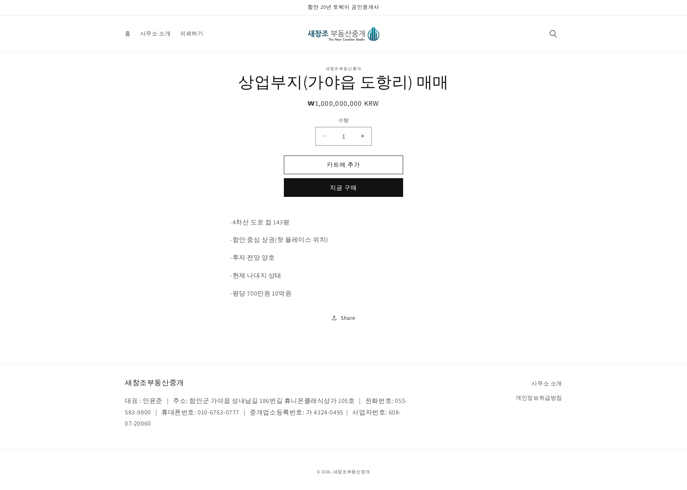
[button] (553, 34)
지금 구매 (343, 187)
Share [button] (348, 317)
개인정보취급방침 (539, 397)
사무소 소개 (547, 383)
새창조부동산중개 (352, 471)
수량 (343, 120)
